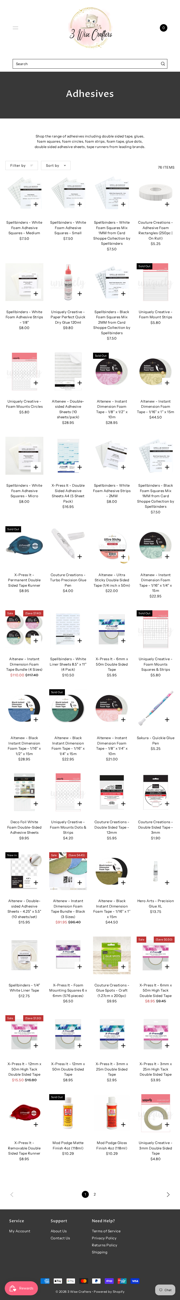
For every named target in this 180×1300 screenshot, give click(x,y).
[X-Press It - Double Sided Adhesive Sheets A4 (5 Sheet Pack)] (68, 456)
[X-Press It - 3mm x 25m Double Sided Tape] (112, 1034)
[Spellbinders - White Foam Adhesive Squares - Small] (68, 193)
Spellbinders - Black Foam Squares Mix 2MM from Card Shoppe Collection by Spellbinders (111, 322)
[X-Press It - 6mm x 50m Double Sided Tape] (112, 629)
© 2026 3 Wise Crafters (73, 1291)
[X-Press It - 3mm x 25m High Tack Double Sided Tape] (156, 1034)
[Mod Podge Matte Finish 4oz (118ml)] (68, 1113)
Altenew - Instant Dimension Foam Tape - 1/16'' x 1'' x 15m (155, 406)
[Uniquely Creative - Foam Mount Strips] (156, 282)
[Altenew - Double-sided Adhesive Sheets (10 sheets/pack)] (68, 372)
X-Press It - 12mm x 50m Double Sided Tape (68, 1069)
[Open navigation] (15, 28)
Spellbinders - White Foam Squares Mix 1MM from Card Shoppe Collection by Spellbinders (111, 233)
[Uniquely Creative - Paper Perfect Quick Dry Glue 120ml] (68, 282)
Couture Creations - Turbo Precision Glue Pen (68, 580)
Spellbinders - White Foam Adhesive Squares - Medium (24, 227)
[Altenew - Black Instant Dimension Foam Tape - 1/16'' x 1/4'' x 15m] (68, 708)
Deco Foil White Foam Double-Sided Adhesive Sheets (24, 827)
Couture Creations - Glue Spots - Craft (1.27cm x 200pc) (112, 990)
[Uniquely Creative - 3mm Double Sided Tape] (156, 1113)
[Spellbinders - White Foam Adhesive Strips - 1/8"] (24, 282)
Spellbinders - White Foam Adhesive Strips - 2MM (112, 490)
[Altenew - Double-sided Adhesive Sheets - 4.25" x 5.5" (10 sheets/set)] (24, 871)
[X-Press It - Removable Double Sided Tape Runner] (24, 1113)
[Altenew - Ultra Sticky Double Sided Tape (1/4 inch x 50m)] (112, 545)
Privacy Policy (104, 1238)
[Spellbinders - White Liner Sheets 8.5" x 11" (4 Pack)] (68, 629)
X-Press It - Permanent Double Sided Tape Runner (24, 580)
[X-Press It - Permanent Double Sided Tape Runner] (24, 545)
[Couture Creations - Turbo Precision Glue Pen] (68, 545)
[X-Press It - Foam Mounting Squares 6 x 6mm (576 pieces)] (68, 955)
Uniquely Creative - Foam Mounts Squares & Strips (156, 664)
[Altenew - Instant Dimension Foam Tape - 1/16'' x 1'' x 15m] (156, 372)
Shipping (99, 1252)
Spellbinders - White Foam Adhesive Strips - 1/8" (24, 317)
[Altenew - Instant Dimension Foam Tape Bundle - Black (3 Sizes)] (68, 871)
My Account (19, 1231)
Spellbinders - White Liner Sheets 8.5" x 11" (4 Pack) (68, 664)
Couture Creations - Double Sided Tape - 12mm (112, 827)
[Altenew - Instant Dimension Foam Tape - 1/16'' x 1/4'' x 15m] (156, 545)
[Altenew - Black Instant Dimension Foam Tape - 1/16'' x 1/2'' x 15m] (24, 708)
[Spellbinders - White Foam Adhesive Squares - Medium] (24, 193)
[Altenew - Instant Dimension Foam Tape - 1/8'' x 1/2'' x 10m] (112, 372)
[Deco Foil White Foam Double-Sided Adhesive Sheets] (24, 792)
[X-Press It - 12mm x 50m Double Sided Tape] (68, 1034)
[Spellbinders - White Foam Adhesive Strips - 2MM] (112, 456)
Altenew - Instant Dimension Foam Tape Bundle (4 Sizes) (24, 664)
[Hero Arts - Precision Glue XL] (156, 871)
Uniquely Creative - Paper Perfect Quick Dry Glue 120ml (68, 317)
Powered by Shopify (109, 1291)
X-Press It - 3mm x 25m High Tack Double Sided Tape (155, 1069)
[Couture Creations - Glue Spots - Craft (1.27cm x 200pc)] (112, 955)
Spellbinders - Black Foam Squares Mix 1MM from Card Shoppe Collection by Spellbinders (155, 496)
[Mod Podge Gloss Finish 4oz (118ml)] (112, 1113)
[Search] (162, 63)
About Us (59, 1231)
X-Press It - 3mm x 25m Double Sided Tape (112, 1069)
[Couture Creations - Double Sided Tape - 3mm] (156, 792)
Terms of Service (106, 1231)
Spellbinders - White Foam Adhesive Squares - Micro (24, 490)
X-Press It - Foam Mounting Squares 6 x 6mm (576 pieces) (68, 990)
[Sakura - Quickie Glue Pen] (156, 708)
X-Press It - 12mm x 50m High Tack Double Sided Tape (24, 1069)
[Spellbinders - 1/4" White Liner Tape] (24, 955)
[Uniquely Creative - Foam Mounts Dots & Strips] (68, 792)
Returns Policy (104, 1245)
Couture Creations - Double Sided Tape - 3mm (155, 827)
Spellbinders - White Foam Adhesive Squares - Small (68, 227)
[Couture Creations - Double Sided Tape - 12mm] (112, 792)
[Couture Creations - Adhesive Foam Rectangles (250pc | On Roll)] (156, 193)
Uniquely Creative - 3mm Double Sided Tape (156, 1148)
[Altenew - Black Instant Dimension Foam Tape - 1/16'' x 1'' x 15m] (112, 871)
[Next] (168, 1194)
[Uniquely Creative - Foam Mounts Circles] (24, 372)
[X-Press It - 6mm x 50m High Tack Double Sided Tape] (156, 955)
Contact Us (60, 1238)
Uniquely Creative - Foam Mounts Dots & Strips (68, 827)
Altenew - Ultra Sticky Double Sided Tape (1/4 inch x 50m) (112, 580)
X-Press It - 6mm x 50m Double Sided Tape (112, 664)
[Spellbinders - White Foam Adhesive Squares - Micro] (24, 456)
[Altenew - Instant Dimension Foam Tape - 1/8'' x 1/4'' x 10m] (112, 708)
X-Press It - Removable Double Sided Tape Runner (24, 1148)
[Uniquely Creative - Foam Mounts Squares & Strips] (156, 629)
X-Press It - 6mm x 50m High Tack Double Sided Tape (155, 990)
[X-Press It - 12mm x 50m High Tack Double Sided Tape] (24, 1034)
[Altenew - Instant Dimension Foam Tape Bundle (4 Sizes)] (24, 629)
